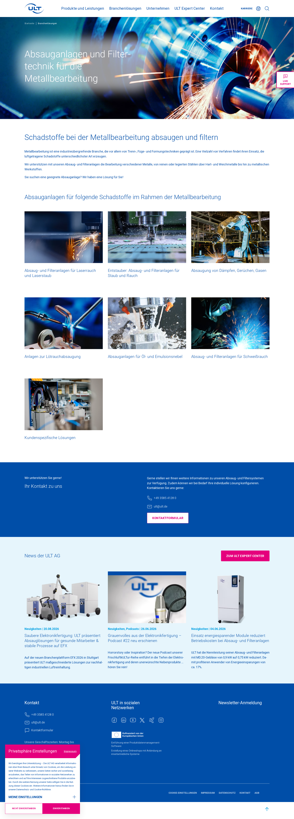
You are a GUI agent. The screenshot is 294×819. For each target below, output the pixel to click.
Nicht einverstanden (24, 808)
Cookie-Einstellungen (183, 792)
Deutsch (258, 8)
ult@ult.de (160, 506)
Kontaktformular (167, 518)
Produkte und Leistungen (82, 8)
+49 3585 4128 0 (165, 498)
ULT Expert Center (190, 8)
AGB (257, 792)
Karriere (246, 8)
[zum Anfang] (267, 809)
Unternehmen (157, 8)
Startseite (29, 23)
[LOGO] (34, 8)
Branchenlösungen (125, 8)
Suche (267, 8)
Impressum (70, 751)
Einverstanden (61, 808)
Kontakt (217, 8)
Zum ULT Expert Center (245, 556)
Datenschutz (227, 792)
